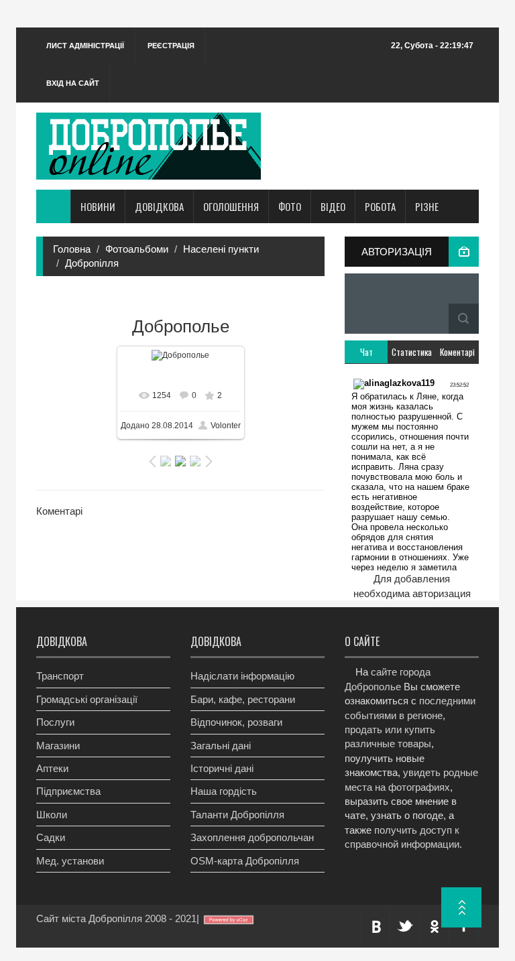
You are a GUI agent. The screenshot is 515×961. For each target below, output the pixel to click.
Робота (380, 206)
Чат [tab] (366, 352)
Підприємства (68, 791)
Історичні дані (221, 768)
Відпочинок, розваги (236, 722)
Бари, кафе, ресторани (242, 699)
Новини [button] (97, 206)
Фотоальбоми (136, 249)
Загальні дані (220, 745)
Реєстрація (171, 46)
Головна (72, 249)
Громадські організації (86, 699)
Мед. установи (70, 861)
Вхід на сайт (72, 83)
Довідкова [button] (159, 206)
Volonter (226, 425)
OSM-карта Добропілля (244, 861)
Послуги (55, 722)
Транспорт (60, 676)
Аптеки (52, 768)
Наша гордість (223, 791)
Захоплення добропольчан (252, 837)
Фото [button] (289, 206)
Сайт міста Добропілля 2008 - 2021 (116, 918)
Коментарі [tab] (457, 352)
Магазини (58, 745)
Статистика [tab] (412, 352)
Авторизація (396, 251)
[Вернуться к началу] (461, 907)
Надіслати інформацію (242, 676)
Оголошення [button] (231, 206)
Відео (333, 206)
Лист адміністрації (85, 46)
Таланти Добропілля (237, 814)
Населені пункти (221, 249)
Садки (50, 837)
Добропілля (92, 263)
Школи (51, 814)
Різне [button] (427, 206)
